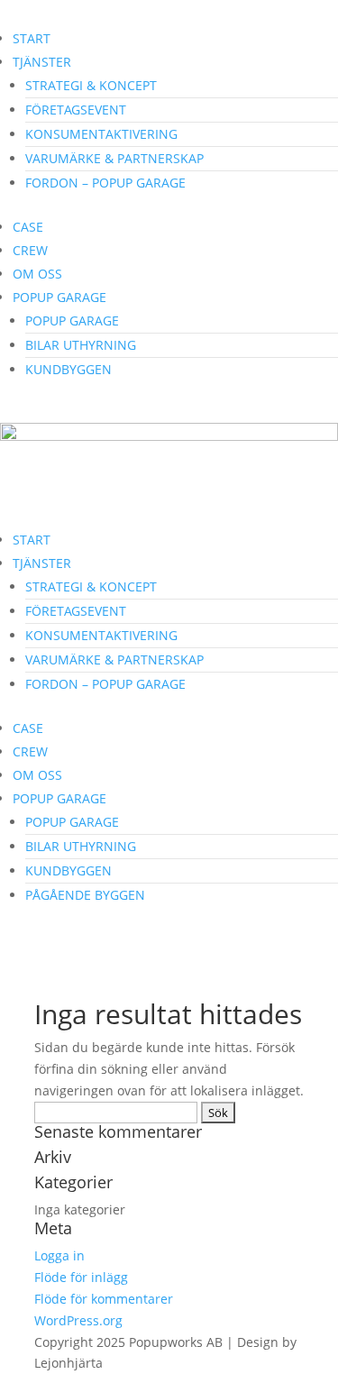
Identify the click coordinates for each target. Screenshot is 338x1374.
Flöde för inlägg (81, 1277)
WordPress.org (78, 1320)
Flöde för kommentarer (103, 1298)
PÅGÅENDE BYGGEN (85, 894)
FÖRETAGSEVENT (75, 109)
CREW (30, 250)
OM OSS (37, 273)
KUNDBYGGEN (68, 369)
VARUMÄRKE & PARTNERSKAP (114, 158)
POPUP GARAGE (59, 297)
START (31, 38)
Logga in (59, 1255)
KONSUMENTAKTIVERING (101, 133)
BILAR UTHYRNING (80, 344)
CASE (28, 226)
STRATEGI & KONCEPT (91, 85)
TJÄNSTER (42, 61)
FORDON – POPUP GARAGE (105, 182)
